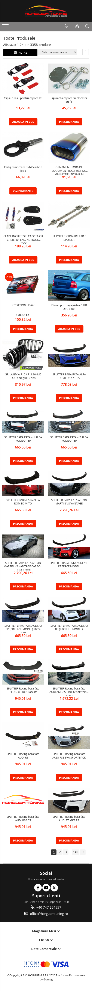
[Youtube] (46, 887)
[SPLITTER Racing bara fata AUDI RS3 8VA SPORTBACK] (69, 736)
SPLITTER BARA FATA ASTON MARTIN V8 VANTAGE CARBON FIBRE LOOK (23, 566)
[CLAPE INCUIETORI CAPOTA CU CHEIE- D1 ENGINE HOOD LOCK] (23, 216)
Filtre (22, 52)
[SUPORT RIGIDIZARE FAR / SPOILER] (69, 216)
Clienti (44, 940)
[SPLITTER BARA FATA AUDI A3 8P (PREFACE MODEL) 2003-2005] (23, 609)
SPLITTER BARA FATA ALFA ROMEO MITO (23, 502)
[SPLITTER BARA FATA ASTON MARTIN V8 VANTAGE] (69, 483)
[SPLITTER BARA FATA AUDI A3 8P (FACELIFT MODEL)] (69, 609)
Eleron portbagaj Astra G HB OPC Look (69, 307)
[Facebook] (38, 887)
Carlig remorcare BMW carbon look (23, 169)
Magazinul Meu (44, 931)
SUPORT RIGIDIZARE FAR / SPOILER (69, 238)
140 (75, 852)
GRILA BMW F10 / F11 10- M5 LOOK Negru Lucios (23, 376)
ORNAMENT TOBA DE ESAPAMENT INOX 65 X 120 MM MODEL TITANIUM (69, 170)
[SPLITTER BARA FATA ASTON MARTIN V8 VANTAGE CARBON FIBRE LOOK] (23, 546)
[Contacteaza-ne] (66, 26)
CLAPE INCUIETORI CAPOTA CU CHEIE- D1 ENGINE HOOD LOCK (23, 239)
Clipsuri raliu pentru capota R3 (23, 98)
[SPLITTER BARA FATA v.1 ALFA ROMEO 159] (23, 420)
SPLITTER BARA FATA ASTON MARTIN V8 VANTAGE (69, 502)
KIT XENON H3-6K (23, 305)
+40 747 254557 (48, 907)
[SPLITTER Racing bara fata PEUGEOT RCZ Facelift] (23, 672)
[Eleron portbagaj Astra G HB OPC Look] (69, 285)
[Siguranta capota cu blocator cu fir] (69, 78)
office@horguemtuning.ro (48, 913)
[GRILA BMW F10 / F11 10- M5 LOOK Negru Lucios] (23, 354)
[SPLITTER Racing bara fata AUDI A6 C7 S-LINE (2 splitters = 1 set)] (69, 672)
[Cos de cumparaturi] (77, 26)
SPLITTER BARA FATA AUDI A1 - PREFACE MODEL (69, 564)
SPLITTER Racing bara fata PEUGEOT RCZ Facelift (23, 690)
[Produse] (6, 27)
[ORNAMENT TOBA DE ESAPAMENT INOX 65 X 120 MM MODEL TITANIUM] (69, 147)
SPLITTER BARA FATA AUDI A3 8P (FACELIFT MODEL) (69, 627)
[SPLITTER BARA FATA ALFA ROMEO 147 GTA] (69, 354)
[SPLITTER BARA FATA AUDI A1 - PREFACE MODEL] (69, 546)
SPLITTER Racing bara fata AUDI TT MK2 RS (69, 818)
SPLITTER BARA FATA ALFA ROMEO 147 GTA (69, 376)
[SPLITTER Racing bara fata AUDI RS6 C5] (23, 800)
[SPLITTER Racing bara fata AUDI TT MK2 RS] (69, 800)
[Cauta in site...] (87, 26)
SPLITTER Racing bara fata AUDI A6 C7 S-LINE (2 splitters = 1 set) (69, 691)
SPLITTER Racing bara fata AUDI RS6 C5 (23, 818)
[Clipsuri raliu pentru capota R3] (23, 78)
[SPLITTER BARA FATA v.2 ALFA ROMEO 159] (69, 420)
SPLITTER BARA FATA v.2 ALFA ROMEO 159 (69, 439)
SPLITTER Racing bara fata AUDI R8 (23, 755)
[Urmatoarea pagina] (83, 852)
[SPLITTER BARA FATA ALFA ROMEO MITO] (23, 483)
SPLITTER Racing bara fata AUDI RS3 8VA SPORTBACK (69, 755)
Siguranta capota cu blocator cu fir (69, 100)
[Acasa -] (46, 11)
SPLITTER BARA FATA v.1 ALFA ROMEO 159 (23, 439)
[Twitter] (54, 887)
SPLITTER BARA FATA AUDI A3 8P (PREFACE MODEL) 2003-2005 (23, 628)
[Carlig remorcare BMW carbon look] (23, 147)
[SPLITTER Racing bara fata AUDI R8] (23, 736)
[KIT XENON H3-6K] (23, 285)
